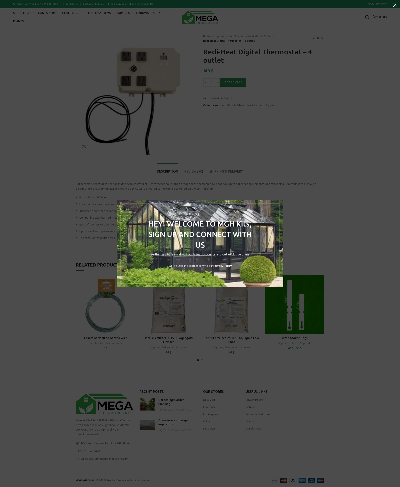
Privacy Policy (222, 266)
